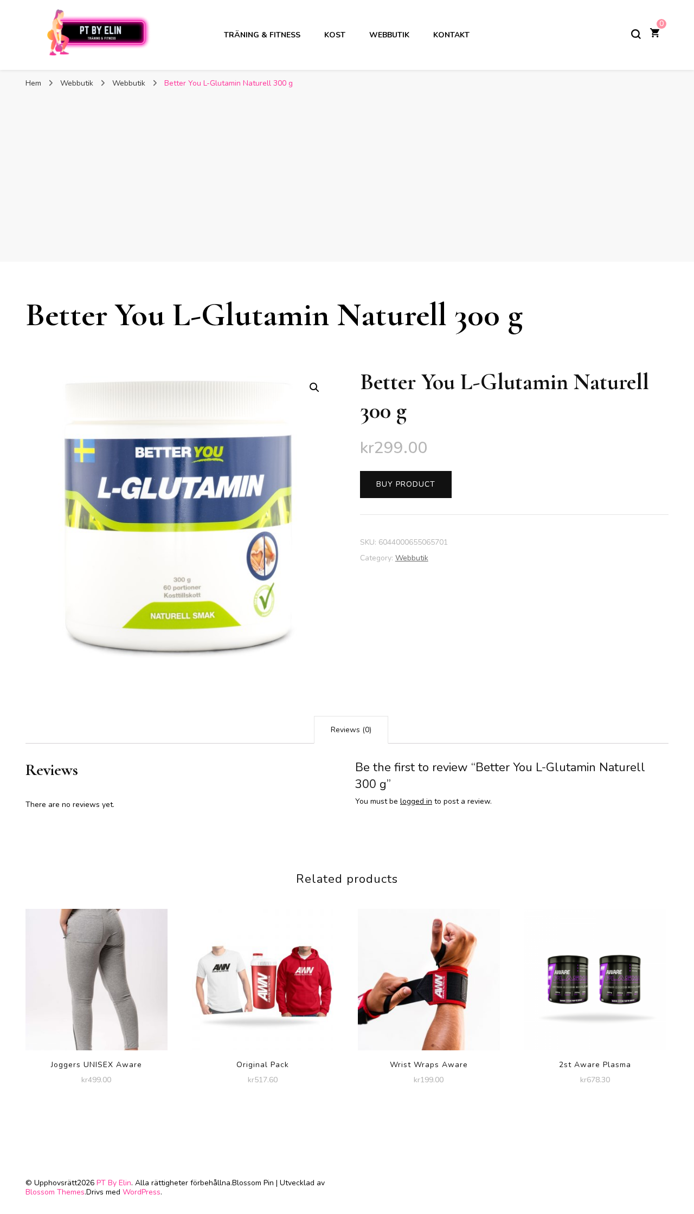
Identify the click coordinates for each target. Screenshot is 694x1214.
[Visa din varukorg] (654, 34)
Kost (334, 35)
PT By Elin (114, 1183)
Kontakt (451, 35)
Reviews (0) (351, 730)
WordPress (141, 1192)
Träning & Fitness (262, 35)
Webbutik (389, 35)
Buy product (405, 484)
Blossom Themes (55, 1192)
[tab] (351, 730)
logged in (416, 801)
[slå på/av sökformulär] (636, 34)
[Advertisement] (347, 175)
